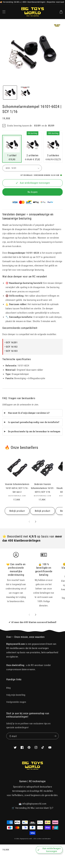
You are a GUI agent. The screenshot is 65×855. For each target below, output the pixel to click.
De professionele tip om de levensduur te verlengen (34, 431)
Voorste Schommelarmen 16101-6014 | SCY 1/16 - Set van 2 (17, 488)
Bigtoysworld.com (25, 838)
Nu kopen (33, 192)
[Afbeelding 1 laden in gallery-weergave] (10, 92)
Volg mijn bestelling (15, 695)
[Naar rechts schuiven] (35, 521)
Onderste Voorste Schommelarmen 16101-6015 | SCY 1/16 (42, 488)
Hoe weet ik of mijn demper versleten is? (29, 413)
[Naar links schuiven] (29, 521)
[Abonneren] (55, 736)
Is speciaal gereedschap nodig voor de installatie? (33, 422)
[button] (3, 11)
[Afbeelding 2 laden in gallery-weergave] (25, 92)
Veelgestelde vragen (16, 702)
